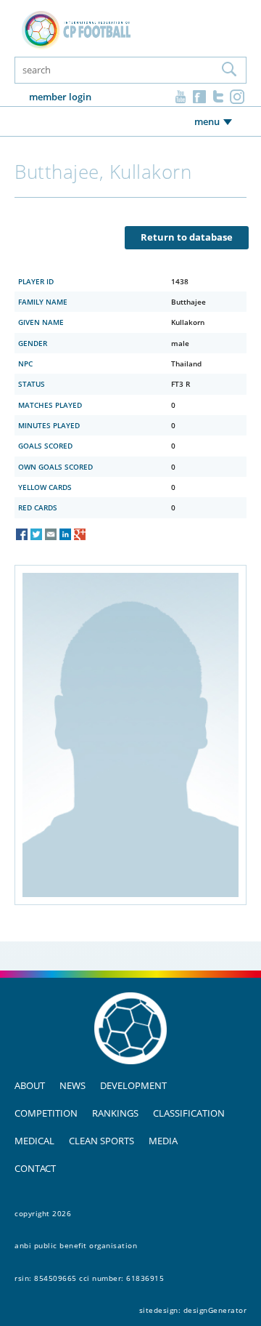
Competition (46, 1113)
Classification (189, 1113)
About (29, 1085)
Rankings (115, 1113)
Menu (207, 121)
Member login (60, 97)
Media (163, 1140)
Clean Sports (101, 1140)
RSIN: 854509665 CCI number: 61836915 (89, 1278)
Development (133, 1085)
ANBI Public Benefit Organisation (75, 1245)
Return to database (187, 237)
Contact (35, 1168)
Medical (34, 1140)
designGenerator (215, 1310)
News (72, 1085)
